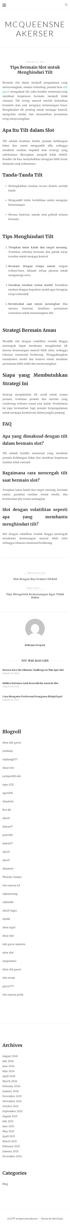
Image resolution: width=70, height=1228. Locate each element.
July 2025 (8, 1121)
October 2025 (10, 1106)
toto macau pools (12, 994)
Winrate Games (12, 877)
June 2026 (8, 1066)
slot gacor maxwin (13, 944)
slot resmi (8, 977)
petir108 (7, 835)
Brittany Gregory (35, 645)
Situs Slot (8, 935)
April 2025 (8, 1136)
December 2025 (12, 1096)
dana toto (8, 767)
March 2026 (9, 1081)
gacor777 (8, 986)
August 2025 (10, 1116)
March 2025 (9, 1141)
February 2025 (11, 1146)
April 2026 (8, 1076)
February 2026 (11, 1086)
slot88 (6, 919)
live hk (6, 809)
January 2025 (10, 1151)
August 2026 (10, 1056)
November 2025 (12, 1101)
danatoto (8, 801)
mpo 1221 (8, 784)
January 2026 (10, 1091)
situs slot (8, 952)
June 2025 (8, 1126)
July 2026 (8, 1061)
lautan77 (7, 826)
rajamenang (10, 893)
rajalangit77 (10, 759)
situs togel (8, 927)
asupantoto (9, 961)
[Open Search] (66, 4)
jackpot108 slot (11, 776)
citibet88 (7, 902)
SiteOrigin (57, 1218)
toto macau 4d (11, 885)
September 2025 (12, 1111)
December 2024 (12, 1156)
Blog (5, 1184)
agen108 (7, 793)
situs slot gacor (11, 742)
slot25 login (9, 910)
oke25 (6, 818)
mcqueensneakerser (35, 29)
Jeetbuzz (7, 751)
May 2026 (8, 1071)
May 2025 (8, 1131)
